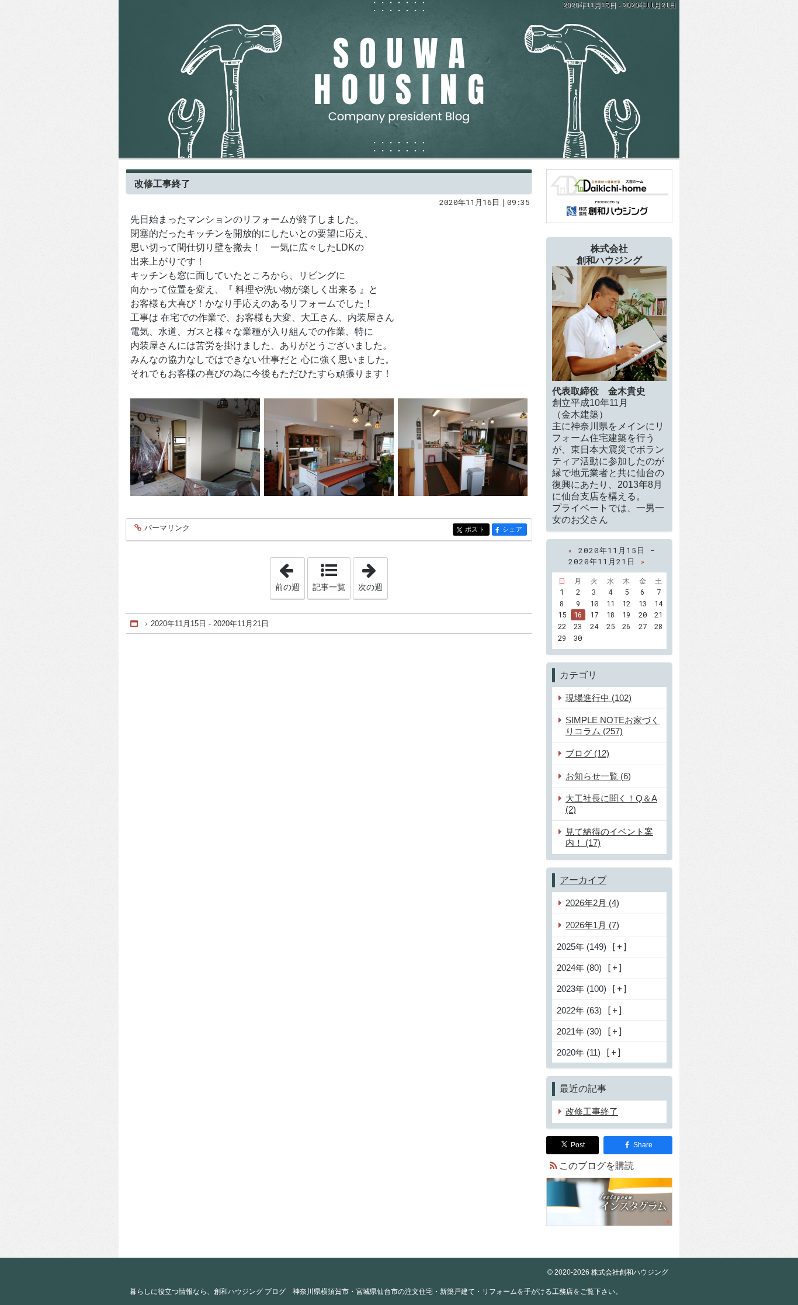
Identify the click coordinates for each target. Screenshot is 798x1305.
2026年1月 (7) (592, 925)
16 (578, 614)
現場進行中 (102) (598, 698)
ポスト (477, 529)
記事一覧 (329, 587)
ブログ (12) (587, 753)
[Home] (135, 623)
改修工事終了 (162, 183)
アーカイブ (583, 880)
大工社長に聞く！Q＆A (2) (611, 803)
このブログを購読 (596, 1166)
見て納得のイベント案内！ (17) (609, 837)
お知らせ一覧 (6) (598, 776)
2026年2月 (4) (592, 903)
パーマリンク (167, 528)
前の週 (289, 575)
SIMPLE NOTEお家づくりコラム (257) (612, 725)
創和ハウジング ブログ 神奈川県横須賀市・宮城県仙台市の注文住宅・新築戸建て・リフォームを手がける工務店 (399, 79)
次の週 (372, 575)
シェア (514, 529)
